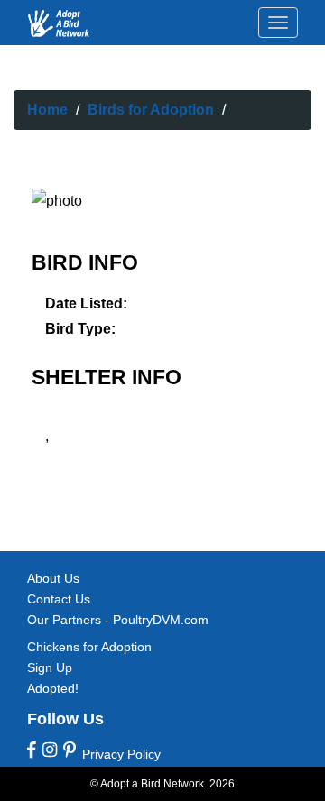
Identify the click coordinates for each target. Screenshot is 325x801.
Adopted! (53, 688)
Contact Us (58, 599)
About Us (53, 578)
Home (47, 109)
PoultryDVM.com (161, 619)
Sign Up (49, 667)
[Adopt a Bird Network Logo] (59, 23)
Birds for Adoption (151, 109)
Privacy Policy (121, 754)
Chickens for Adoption (89, 647)
